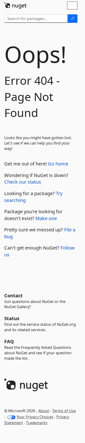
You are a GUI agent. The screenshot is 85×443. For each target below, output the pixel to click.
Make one (46, 218)
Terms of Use (64, 410)
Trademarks (36, 422)
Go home (58, 164)
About (43, 410)
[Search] (72, 18)
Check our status (22, 182)
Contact (13, 295)
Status (11, 318)
